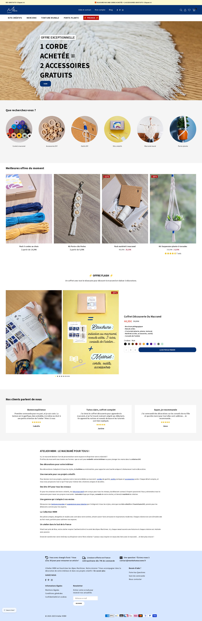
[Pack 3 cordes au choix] (29, 208)
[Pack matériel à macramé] (125, 208)
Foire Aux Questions (137, 572)
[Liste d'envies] (189, 10)
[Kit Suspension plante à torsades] (173, 208)
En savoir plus (99, 571)
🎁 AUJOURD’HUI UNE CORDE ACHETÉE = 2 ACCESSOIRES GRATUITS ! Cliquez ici (96, 2)
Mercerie (32, 17)
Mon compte (100, 10)
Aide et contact (84, 10)
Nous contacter (135, 579)
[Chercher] (181, 10)
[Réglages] (185, 10)
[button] (194, 10)
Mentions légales (52, 590)
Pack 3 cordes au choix (29, 246)
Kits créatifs (15, 17)
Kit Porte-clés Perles (77, 246)
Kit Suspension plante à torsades (173, 246)
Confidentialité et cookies (56, 597)
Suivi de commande (137, 576)
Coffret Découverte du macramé (142, 316)
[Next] (116, 334)
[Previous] (9, 334)
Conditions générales (54, 593)
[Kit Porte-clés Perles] (77, 208)
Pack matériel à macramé (125, 246)
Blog (111, 10)
